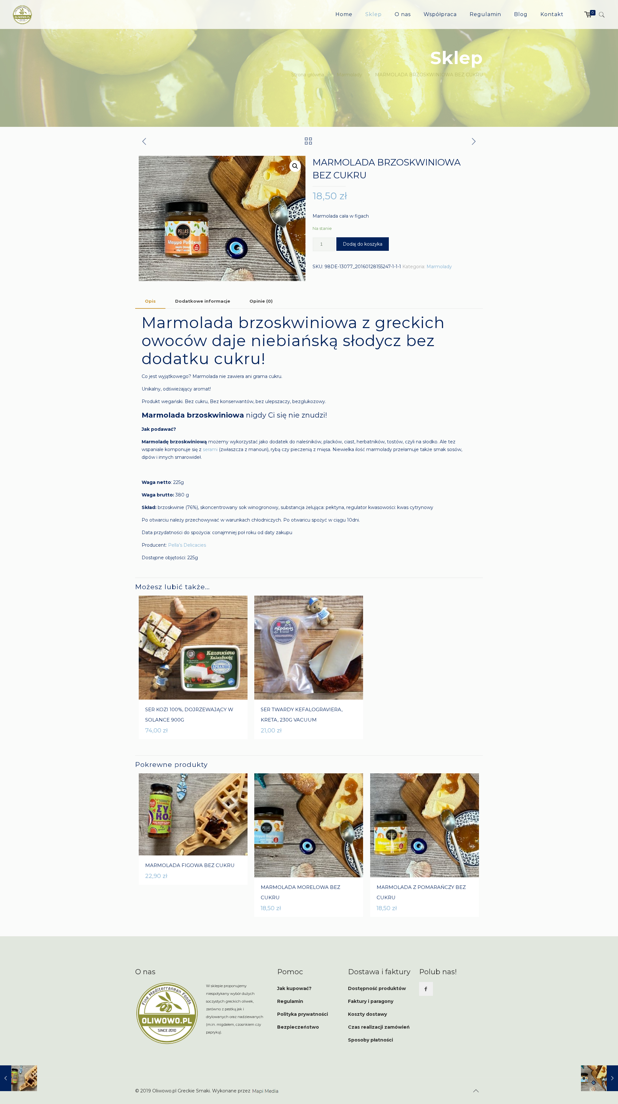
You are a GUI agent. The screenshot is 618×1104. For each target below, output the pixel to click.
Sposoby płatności (370, 1040)
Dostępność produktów (377, 988)
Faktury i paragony (370, 1001)
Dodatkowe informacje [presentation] (202, 301)
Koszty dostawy (367, 1014)
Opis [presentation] (150, 301)
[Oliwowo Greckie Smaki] (22, 14)
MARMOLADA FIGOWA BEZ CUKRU (190, 865)
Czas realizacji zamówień (379, 1027)
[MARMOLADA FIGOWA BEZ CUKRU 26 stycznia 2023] (18, 1078)
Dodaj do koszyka (362, 244)
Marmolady (349, 75)
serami (210, 449)
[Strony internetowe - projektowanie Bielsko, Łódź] (265, 1091)
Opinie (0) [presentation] (261, 301)
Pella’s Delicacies (187, 545)
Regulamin (290, 1001)
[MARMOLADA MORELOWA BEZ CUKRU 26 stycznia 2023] (599, 1078)
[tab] (150, 301)
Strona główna (307, 75)
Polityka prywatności (302, 1014)
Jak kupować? (294, 988)
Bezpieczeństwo (298, 1027)
